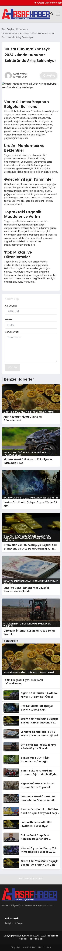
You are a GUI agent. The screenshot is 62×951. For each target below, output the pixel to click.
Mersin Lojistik (44, 947)
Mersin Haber (29, 947)
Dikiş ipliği (15, 947)
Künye (19, 923)
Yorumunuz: (12, 331)
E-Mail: (8, 319)
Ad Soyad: (11, 305)
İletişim (9, 923)
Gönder (12, 367)
